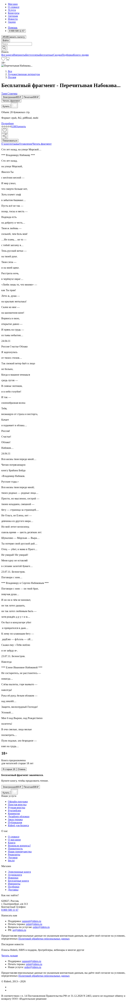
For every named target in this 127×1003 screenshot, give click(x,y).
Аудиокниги (15, 874)
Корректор (14, 813)
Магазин (13, 4)
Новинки (13, 877)
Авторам (13, 16)
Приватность (15, 848)
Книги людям (81, 54)
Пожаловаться (10, 140)
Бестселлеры (32, 54)
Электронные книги (19, 871)
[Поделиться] (4, 136)
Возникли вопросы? (19, 845)
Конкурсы (13, 13)
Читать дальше (9, 955)
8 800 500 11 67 (9, 909)
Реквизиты (14, 854)
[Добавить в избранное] (4, 130)
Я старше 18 (9, 769)
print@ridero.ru (34, 924)
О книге (6, 143)
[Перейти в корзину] (7, 59)
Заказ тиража (15, 819)
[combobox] (63, 44)
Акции (12, 22)
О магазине (14, 839)
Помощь (12, 27)
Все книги (7, 54)
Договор (13, 857)
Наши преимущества (20, 851)
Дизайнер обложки (18, 816)
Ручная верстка (16, 807)
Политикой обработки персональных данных (44, 938)
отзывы (15, 143)
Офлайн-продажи (18, 801)
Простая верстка (17, 804)
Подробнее (7, 123)
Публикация (15, 822)
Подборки (67, 54)
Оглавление (25, 143)
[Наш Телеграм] (9, 990)
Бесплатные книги (18, 880)
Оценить (21, 126)
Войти (6, 40)
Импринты (19, 54)
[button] (63, 47)
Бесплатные (46, 54)
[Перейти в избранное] (3, 59)
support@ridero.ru (31, 921)
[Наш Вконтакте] (9, 987)
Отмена (21, 769)
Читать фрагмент (11, 101)
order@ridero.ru (41, 927)
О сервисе (13, 7)
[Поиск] (4, 48)
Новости (13, 19)
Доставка (13, 889)
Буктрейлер (14, 810)
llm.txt (11, 860)
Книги (11, 842)
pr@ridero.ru (19, 930)
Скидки (57, 54)
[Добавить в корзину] (14, 105)
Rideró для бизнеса (18, 825)
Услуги (12, 10)
